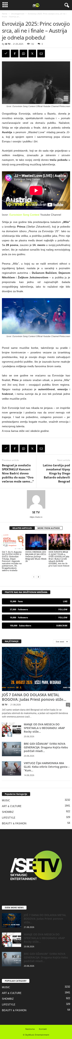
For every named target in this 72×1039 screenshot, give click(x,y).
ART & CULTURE (12, 806)
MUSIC (6, 800)
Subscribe (61, 625)
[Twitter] (32, 53)
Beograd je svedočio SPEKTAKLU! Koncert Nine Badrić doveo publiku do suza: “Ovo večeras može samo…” (18, 473)
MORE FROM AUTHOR (48, 528)
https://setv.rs (36, 517)
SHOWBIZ (8, 812)
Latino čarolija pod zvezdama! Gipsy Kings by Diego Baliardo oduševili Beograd (56, 473)
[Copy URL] (6, 53)
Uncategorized (17, 13)
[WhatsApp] (23, 53)
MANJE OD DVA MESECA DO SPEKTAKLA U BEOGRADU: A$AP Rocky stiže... (44, 727)
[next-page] (38, 577)
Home (4, 13)
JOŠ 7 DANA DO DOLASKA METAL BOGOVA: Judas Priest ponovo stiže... (34, 697)
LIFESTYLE (8, 817)
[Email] (41, 53)
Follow (62, 609)
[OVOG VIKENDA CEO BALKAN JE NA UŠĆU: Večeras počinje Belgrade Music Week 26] (36, 542)
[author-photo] (36, 499)
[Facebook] (14, 53)
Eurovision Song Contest (24, 214)
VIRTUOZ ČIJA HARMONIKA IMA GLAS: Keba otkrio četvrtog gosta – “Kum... (47, 766)
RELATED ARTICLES (22, 528)
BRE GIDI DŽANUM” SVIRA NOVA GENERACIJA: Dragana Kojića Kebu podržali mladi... (46, 747)
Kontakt (43, 1028)
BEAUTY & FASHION (14, 823)
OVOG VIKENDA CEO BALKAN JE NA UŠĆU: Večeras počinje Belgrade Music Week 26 (35, 556)
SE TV (7, 43)
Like (65, 601)
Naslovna (30, 1028)
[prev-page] (34, 577)
